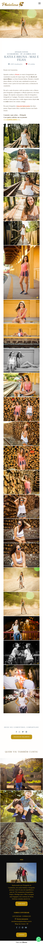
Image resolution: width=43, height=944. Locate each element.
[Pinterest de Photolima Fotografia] (22, 928)
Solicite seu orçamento (22, 737)
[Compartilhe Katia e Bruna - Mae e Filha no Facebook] (16, 732)
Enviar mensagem (22, 919)
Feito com (21, 942)
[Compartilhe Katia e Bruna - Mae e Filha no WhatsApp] (19, 732)
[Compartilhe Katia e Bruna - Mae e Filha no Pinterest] (26, 732)
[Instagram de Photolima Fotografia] (19, 928)
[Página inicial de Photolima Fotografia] (13, 5)
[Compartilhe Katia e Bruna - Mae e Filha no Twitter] (23, 732)
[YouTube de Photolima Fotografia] (26, 928)
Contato (21, 934)
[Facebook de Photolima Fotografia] (16, 928)
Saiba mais (21, 903)
